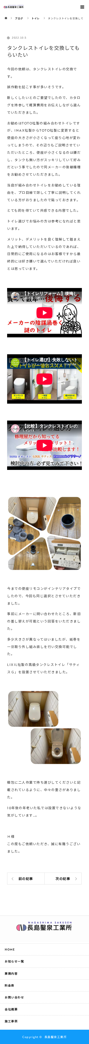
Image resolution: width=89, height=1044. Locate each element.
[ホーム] (6, 15)
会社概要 (11, 1009)
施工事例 (11, 1021)
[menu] (82, 6)
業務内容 (11, 973)
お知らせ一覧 (14, 961)
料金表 (9, 985)
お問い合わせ (14, 997)
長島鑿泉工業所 (55, 1037)
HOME (10, 949)
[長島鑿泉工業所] (44, 928)
